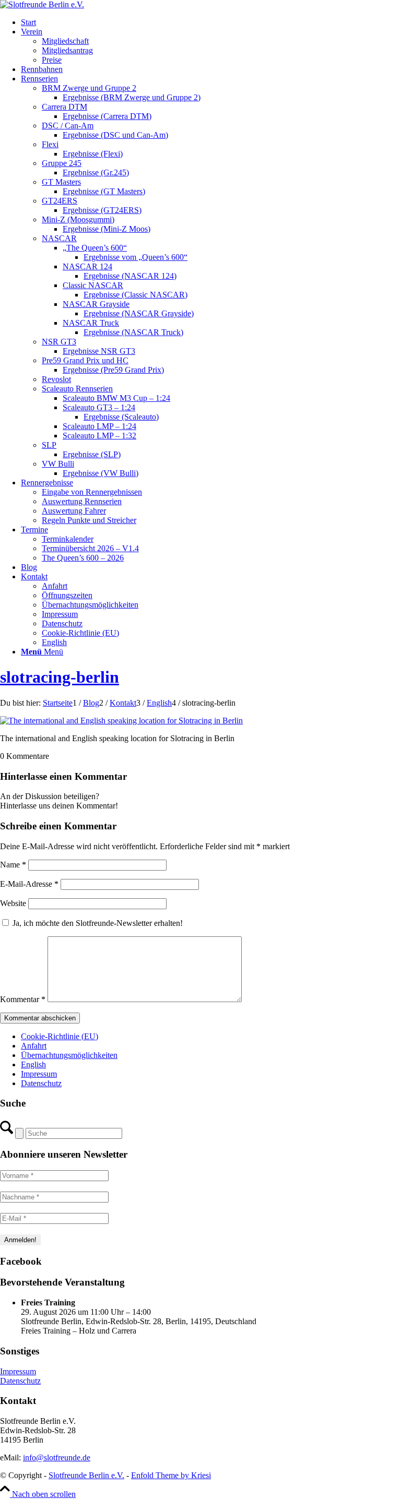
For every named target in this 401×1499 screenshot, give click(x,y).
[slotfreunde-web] (42, 4)
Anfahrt (33, 1045)
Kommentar (22, 999)
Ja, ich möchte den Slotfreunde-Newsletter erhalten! (96, 923)
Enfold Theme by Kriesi (171, 1475)
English (33, 1064)
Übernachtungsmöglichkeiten (69, 1055)
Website (13, 903)
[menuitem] (211, 22)
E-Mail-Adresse (29, 883)
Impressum (39, 1073)
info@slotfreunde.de (56, 1457)
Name (13, 864)
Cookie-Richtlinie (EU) (59, 1036)
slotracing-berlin (59, 677)
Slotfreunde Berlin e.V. (86, 1475)
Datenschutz (41, 1083)
